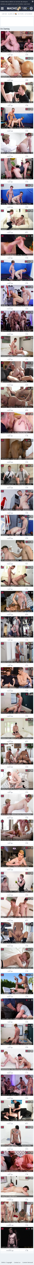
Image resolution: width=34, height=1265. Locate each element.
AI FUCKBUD (28, 14)
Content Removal (27, 1262)
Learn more (27, 4)
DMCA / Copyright (6, 1262)
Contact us (17, 1262)
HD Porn (21, 14)
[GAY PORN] (27, 8)
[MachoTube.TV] (17, 8)
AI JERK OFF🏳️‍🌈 (12, 14)
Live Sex (4, 14)
